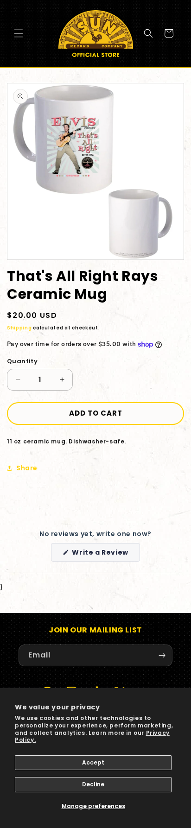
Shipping (19, 327)
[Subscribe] (162, 655)
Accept (93, 762)
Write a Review (105, 554)
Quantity (22, 361)
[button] (18, 33)
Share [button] (27, 468)
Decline (93, 784)
